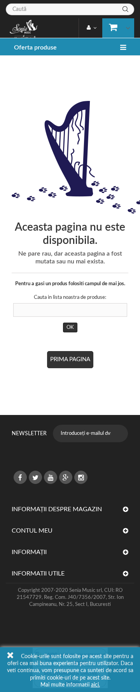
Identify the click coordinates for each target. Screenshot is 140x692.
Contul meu (32, 531)
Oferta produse (35, 47)
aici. (95, 685)
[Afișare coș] (116, 26)
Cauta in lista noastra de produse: (70, 297)
